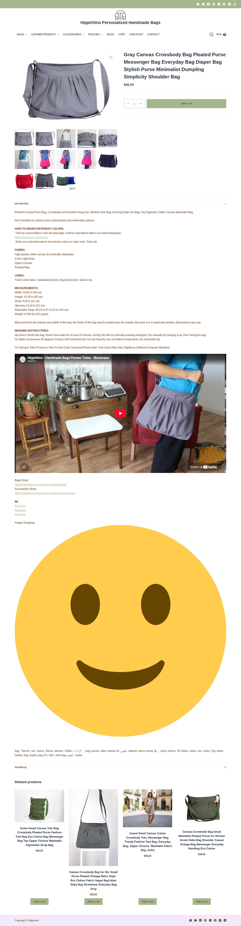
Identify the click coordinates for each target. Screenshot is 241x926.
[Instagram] (219, 4)
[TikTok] (234, 4)
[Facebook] (224, 4)
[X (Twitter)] (229, 4)
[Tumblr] (225, 920)
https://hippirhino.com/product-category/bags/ (41, 484)
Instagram (20, 510)
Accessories (72, 34)
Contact (153, 34)
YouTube (20, 505)
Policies (94, 34)
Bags (20, 34)
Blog (110, 34)
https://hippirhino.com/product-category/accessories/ (45, 493)
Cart (121, 34)
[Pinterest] (213, 4)
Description (21, 204)
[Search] (211, 34)
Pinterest (20, 514)
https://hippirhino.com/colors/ (31, 237)
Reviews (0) (21, 767)
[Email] (203, 4)
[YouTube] (208, 4)
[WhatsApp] (198, 4)
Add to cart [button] (39, 901)
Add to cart (186, 103)
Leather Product (43, 34)
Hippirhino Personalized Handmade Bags (120, 22)
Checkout (136, 34)
